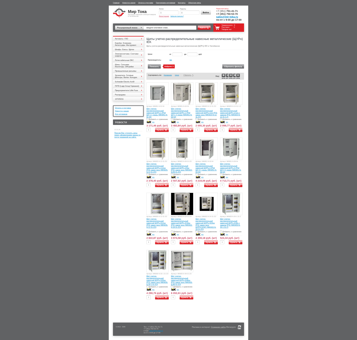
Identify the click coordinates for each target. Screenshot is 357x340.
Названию (168, 75)
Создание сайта (218, 327)
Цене (177, 75)
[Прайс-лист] (239, 76)
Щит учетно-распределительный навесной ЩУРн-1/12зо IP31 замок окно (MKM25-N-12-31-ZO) (157, 168)
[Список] (225, 76)
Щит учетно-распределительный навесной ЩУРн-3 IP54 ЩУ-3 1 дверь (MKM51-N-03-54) (206, 168)
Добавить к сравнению (158, 119)
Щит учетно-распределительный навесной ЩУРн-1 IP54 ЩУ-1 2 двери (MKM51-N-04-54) (181, 113)
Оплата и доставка (145, 3)
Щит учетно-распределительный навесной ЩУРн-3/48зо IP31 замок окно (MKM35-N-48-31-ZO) (181, 280)
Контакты (181, 3)
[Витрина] (232, 76)
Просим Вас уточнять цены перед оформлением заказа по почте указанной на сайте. (127, 135)
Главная (116, 3)
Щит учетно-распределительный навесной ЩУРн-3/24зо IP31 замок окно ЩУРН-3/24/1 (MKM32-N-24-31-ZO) (206, 224)
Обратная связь (194, 3)
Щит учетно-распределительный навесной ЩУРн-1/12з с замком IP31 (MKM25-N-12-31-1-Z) (230, 113)
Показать (154, 66)
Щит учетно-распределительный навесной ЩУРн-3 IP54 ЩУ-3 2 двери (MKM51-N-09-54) (230, 168)
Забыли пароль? (177, 16)
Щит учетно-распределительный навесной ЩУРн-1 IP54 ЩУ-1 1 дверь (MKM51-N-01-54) (157, 113)
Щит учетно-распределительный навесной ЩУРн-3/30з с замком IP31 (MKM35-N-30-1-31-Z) (230, 223)
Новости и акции (128, 3)
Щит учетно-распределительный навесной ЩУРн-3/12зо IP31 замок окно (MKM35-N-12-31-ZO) (157, 223)
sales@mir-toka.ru (227, 16)
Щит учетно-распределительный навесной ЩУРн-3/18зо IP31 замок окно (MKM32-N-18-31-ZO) (181, 223)
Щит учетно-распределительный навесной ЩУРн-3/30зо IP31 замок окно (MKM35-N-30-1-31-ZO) (157, 280)
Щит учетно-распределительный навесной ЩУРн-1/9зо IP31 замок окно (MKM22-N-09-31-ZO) (181, 168)
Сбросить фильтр (233, 66)
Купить (160, 130)
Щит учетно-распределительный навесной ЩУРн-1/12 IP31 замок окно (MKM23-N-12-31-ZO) (206, 113)
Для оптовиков (121, 114)
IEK (171, 60)
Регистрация (164, 16)
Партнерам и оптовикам (165, 3)
